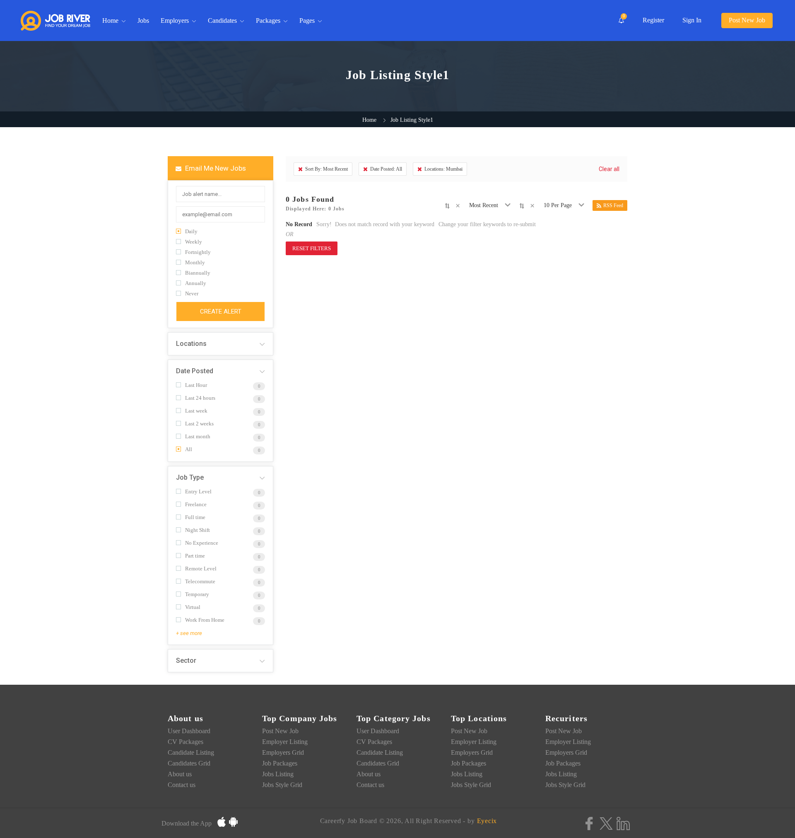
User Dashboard (189, 730)
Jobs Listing (278, 774)
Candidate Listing (191, 752)
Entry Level (198, 491)
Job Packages (279, 763)
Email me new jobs (214, 168)
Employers (175, 20)
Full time (195, 517)
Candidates (222, 20)
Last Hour (196, 385)
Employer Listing (285, 741)
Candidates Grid (189, 763)
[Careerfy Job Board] (55, 21)
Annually (195, 283)
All (188, 449)
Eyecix (487, 820)
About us (180, 774)
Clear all (609, 169)
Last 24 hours (200, 398)
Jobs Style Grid (282, 784)
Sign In (691, 20)
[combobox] (485, 205)
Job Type (190, 477)
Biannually (197, 272)
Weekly (193, 241)
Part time (195, 555)
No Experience (201, 543)
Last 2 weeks (199, 423)
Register (653, 20)
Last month (197, 436)
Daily (191, 231)
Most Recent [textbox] (483, 205)
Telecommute (200, 581)
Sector (186, 660)
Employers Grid (283, 752)
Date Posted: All (386, 169)
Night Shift (197, 530)
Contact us (181, 784)
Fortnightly (198, 252)
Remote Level (201, 568)
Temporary (197, 594)
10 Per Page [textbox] (558, 205)
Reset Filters (311, 248)
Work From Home (204, 620)
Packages (268, 20)
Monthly (195, 262)
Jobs (143, 20)
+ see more (189, 633)
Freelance (196, 504)
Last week (196, 410)
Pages (307, 20)
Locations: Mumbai (443, 169)
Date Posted (194, 371)
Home (110, 20)
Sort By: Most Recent (326, 169)
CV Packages (185, 741)
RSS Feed (613, 205)
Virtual (192, 607)
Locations (191, 344)
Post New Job (747, 20)
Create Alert (220, 311)
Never (191, 293)
